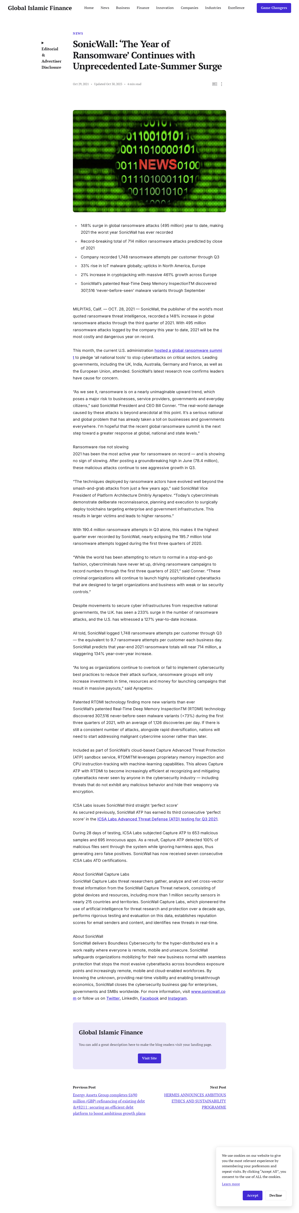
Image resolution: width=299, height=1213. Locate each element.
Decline (275, 1195)
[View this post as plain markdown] (214, 84)
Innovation (165, 7)
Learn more (231, 1183)
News (105, 7)
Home (89, 7)
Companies (189, 7)
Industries (213, 7)
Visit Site (149, 1058)
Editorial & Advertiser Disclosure (51, 58)
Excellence (236, 7)
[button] (221, 84)
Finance (143, 7)
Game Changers (274, 7)
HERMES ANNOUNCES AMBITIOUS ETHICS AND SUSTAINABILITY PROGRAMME (195, 1101)
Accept (252, 1195)
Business (123, 7)
